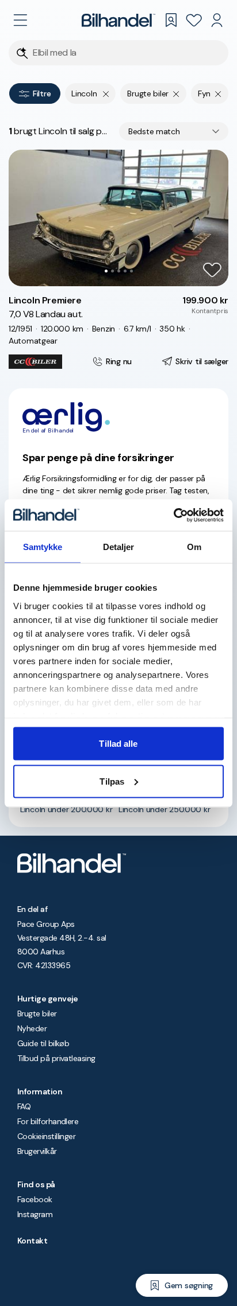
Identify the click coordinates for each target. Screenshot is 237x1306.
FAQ (23, 1106)
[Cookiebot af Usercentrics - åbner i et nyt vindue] (173, 515)
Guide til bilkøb (43, 1043)
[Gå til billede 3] (118, 271)
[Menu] (20, 20)
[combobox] (173, 131)
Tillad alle (118, 743)
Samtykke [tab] (43, 547)
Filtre (42, 93)
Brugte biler (37, 1013)
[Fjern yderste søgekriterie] (106, 93)
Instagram (34, 1214)
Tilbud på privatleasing (56, 1058)
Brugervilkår (37, 1151)
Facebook (34, 1199)
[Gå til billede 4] (125, 271)
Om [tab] (194, 547)
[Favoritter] (193, 20)
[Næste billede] (213, 218)
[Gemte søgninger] (170, 20)
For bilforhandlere (47, 1121)
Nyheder (32, 1028)
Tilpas (112, 781)
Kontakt (32, 1240)
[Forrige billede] (23, 218)
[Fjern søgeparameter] (176, 93)
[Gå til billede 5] (131, 271)
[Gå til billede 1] (106, 271)
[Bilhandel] (118, 20)
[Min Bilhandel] (216, 20)
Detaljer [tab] (119, 547)
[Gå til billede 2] (112, 271)
